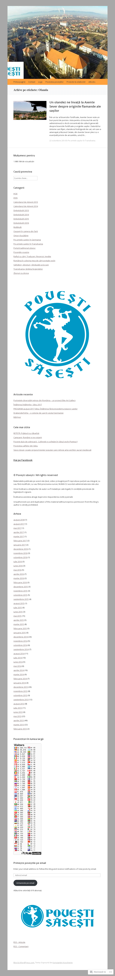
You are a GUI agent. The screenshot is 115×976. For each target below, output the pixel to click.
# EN (15, 198)
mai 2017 (17, 528)
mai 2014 (17, 666)
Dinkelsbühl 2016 (21, 223)
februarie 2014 (20, 678)
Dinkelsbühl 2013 (21, 210)
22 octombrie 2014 (57, 140)
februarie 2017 (20, 540)
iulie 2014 (17, 657)
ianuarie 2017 (19, 544)
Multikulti (17, 227)
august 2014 (18, 653)
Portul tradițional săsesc (24, 248)
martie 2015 (18, 624)
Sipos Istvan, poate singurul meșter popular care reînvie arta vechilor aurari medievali (52, 450)
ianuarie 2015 (19, 632)
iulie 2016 (17, 561)
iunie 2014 (18, 662)
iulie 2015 (17, 607)
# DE (15, 193)
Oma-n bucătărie (20, 235)
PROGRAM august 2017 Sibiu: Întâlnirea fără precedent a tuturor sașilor (45, 408)
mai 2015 (17, 616)
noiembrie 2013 (20, 691)
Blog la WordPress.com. (24, 962)
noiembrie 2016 (20, 553)
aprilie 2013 (18, 720)
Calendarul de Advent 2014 (25, 206)
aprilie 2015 (18, 620)
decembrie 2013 (20, 687)
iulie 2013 (17, 708)
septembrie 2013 (21, 699)
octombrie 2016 (20, 557)
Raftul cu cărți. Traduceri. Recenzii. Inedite (32, 256)
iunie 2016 (18, 565)
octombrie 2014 (20, 645)
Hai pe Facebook (22, 460)
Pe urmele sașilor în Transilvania (81, 140)
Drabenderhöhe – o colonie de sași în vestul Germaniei (38, 413)
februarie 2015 (20, 628)
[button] (57, 334)
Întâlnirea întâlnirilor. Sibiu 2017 (27, 404)
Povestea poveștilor (55, 81)
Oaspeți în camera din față (25, 231)
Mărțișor (17, 417)
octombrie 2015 (20, 595)
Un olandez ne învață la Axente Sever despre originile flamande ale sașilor (75, 106)
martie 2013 (18, 724)
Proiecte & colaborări (76, 81)
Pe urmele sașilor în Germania (27, 239)
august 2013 (18, 703)
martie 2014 (18, 674)
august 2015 (18, 603)
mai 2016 (17, 570)
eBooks (91, 81)
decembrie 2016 (20, 549)
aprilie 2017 (18, 532)
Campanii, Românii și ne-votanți (27, 437)
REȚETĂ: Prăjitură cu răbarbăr (26, 433)
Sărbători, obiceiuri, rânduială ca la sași (31, 264)
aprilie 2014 (18, 670)
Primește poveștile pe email (29, 863)
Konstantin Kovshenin (63, 962)
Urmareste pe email (25, 883)
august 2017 (18, 524)
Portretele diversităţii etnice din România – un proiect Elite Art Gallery (44, 400)
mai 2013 (17, 716)
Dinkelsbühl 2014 (21, 214)
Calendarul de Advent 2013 (25, 202)
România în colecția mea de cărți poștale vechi (34, 260)
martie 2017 (18, 536)
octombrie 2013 (20, 695)
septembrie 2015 (21, 599)
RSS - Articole (19, 942)
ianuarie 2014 (19, 682)
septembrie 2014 (21, 649)
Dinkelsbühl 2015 (21, 218)
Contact (31, 81)
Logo (40, 81)
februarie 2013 (20, 728)
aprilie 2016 (18, 574)
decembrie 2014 (20, 636)
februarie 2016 (20, 582)
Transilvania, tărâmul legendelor (28, 269)
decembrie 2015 (20, 586)
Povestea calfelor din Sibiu (25, 445)
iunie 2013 (18, 712)
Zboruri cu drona (21, 273)
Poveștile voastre (21, 252)
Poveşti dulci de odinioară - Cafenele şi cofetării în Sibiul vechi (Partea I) (45, 441)
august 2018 (18, 519)
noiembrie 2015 (20, 590)
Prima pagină (19, 81)
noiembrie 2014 (20, 641)
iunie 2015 (18, 611)
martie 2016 (18, 578)
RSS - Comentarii (20, 946)
